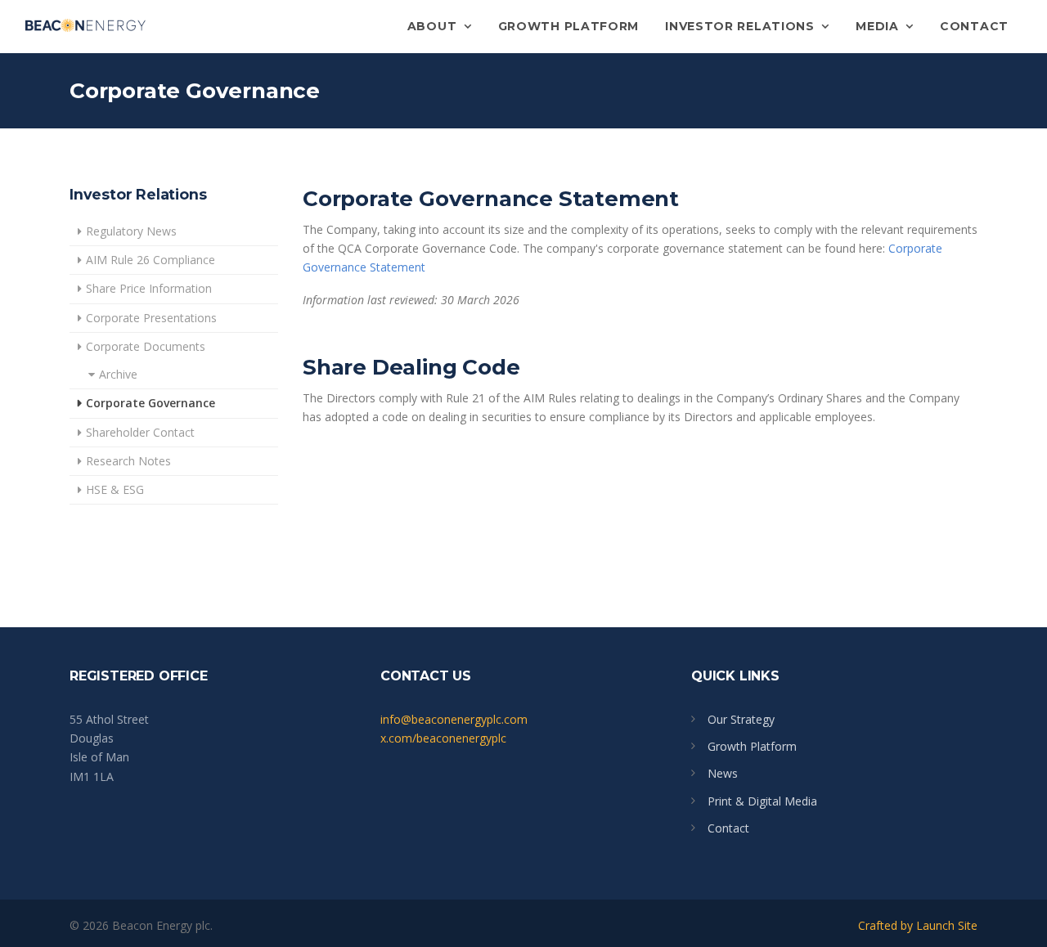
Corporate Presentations (151, 317)
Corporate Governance (150, 403)
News (723, 773)
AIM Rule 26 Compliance (150, 259)
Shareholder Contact (140, 432)
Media (879, 26)
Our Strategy (741, 719)
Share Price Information (149, 288)
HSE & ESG (115, 489)
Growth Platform (569, 26)
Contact (974, 26)
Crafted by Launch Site (917, 925)
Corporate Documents (145, 346)
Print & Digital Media (762, 801)
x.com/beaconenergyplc (443, 738)
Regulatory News (131, 231)
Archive (118, 374)
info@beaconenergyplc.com (454, 719)
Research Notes (128, 461)
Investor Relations (741, 26)
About (434, 26)
